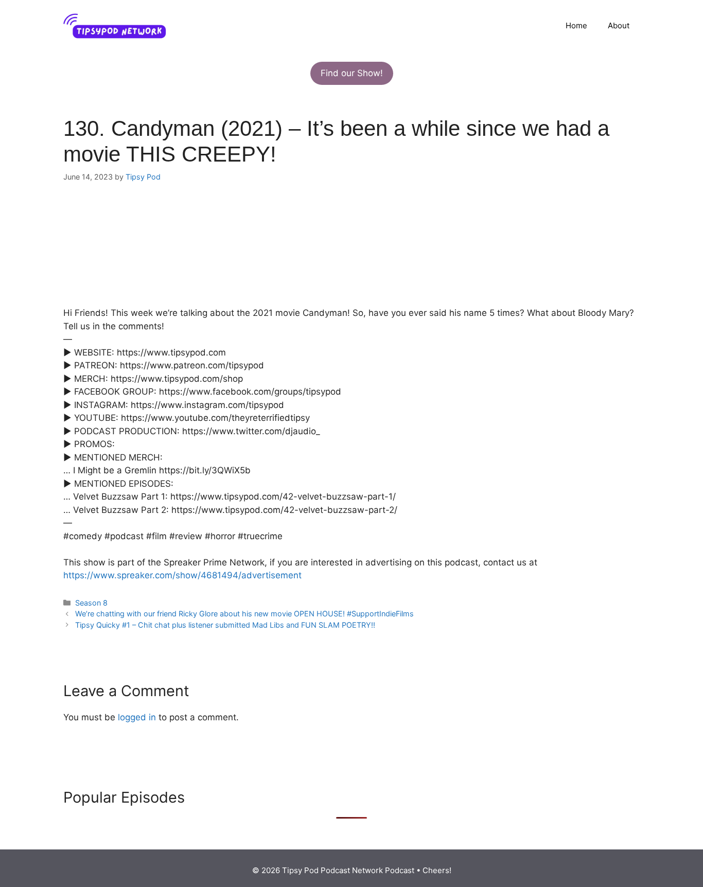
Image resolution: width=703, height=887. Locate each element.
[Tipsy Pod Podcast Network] (114, 25)
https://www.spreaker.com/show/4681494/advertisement (182, 575)
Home (576, 25)
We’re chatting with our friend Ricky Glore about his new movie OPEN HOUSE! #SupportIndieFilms (244, 613)
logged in (137, 717)
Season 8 (91, 602)
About (618, 25)
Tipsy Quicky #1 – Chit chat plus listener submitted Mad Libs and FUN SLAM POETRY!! (225, 624)
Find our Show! (352, 73)
